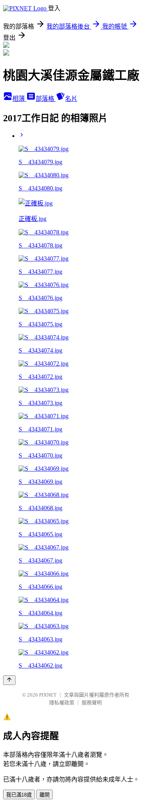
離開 (44, 795)
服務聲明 (92, 702)
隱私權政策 (61, 702)
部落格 (46, 98)
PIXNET (48, 695)
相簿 (19, 98)
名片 (71, 98)
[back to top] (9, 680)
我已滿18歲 (19, 795)
